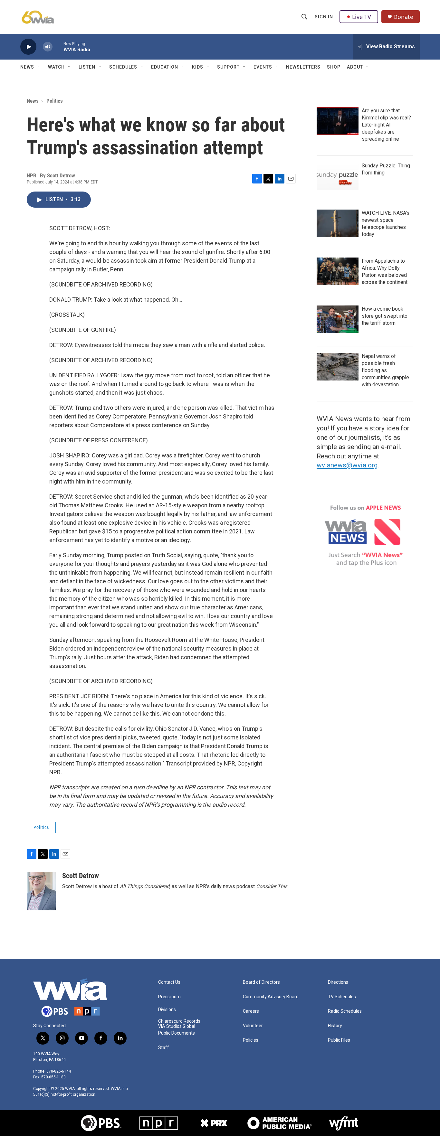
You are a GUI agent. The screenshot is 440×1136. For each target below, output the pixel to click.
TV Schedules (342, 996)
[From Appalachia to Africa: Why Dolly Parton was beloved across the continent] (338, 271)
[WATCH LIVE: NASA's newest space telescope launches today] (338, 223)
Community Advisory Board (271, 996)
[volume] (47, 47)
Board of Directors (261, 982)
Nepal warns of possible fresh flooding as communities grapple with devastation (385, 370)
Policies (250, 1040)
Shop (333, 67)
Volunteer (253, 1025)
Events (262, 67)
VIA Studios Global (176, 1026)
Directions (338, 982)
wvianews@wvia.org (347, 465)
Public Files (339, 1040)
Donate (403, 17)
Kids (197, 67)
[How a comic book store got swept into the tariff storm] (338, 319)
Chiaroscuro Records (179, 1021)
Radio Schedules (345, 1011)
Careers (251, 1011)
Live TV (361, 17)
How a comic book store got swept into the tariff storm (384, 316)
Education (164, 67)
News (27, 67)
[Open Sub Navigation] (39, 67)
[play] (28, 47)
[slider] (58, 46)
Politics (54, 101)
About (355, 67)
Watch (56, 67)
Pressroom (169, 996)
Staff (163, 1047)
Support (228, 67)
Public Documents (176, 1033)
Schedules (123, 67)
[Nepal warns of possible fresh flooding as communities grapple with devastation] (338, 366)
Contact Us (169, 982)
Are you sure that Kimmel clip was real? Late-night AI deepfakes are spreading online (386, 125)
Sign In (324, 16)
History (335, 1025)
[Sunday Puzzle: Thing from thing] (338, 176)
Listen (87, 67)
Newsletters (303, 67)
